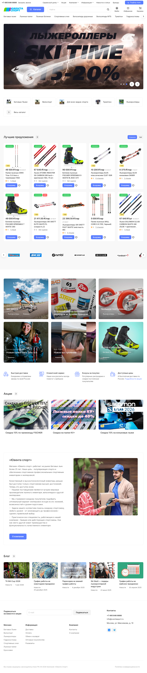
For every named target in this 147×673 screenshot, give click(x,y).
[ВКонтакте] (109, 630)
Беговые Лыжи (10, 629)
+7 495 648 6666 (9, 3)
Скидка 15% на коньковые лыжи (117, 432)
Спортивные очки (11, 643)
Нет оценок (43, 181)
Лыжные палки (10, 647)
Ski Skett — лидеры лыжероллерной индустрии (99, 584)
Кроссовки (8, 650)
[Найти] (108, 9)
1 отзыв (13, 181)
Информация (31, 625)
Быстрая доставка (19, 373)
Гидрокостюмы (10, 640)
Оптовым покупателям (34, 640)
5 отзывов (99, 227)
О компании (18, 536)
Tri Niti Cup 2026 (12, 581)
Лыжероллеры (10, 636)
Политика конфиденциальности (127, 667)
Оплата (28, 633)
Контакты (73, 629)
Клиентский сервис (55, 373)
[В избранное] (19, 185)
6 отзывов (99, 178)
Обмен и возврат (32, 636)
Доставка (29, 629)
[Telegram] (114, 630)
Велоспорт (8, 633)
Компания (73, 625)
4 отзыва (70, 233)
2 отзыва (127, 178)
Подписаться (82, 612)
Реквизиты (29, 643)
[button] (121, 84)
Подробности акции (133, 379)
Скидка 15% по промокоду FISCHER (24, 432)
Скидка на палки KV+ (64, 432)
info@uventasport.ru (115, 619)
